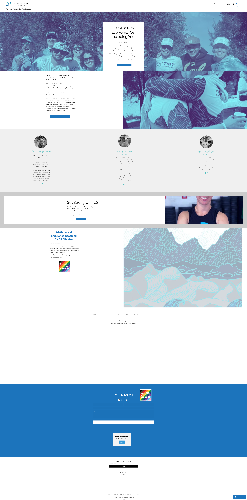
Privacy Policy (108, 494)
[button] (238, 6)
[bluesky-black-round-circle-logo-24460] (228, 4)
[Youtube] (233, 4)
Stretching (136, 314)
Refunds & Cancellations (132, 494)
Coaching (117, 314)
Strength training (127, 314)
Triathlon (110, 314)
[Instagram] (230, 4)
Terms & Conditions (119, 494)
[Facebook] (231, 4)
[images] (119, 400)
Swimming (102, 314)
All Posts (95, 314)
